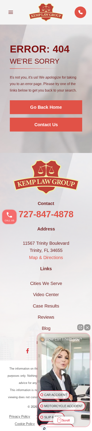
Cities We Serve (46, 283)
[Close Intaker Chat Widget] (87, 327)
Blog (46, 328)
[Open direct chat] (80, 327)
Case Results (46, 305)
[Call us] (80, 12)
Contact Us (46, 124)
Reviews (46, 317)
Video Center (46, 294)
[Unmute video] (63, 372)
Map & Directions (46, 257)
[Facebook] (27, 351)
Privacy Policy (19, 416)
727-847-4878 (46, 214)
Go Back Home (46, 107)
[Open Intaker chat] (44, 429)
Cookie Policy (25, 424)
